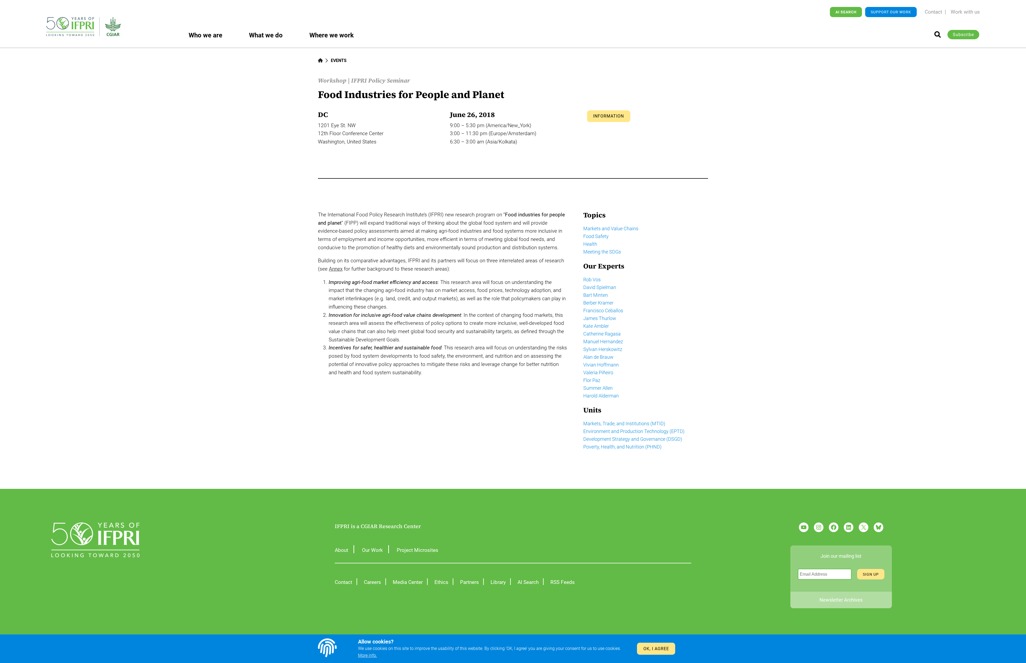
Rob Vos (592, 279)
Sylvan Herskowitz (602, 349)
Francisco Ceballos (603, 310)
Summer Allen (598, 388)
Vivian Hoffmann (601, 365)
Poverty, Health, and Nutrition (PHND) (622, 447)
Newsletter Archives (840, 600)
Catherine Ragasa (602, 334)
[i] (937, 34)
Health (590, 244)
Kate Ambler (596, 326)
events (339, 60)
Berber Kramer (598, 303)
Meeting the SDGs (602, 252)
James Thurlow (599, 318)
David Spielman (599, 287)
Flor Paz (591, 380)
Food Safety (596, 236)
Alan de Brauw (598, 357)
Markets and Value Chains (610, 228)
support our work (891, 12)
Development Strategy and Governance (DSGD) (632, 439)
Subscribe (963, 34)
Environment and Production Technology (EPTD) (634, 431)
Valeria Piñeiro (598, 372)
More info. (367, 655)
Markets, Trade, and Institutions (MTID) (624, 423)
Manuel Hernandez (603, 341)
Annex (336, 269)
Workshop (332, 80)
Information (608, 116)
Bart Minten (595, 295)
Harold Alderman (601, 396)
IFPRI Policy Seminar (380, 80)
